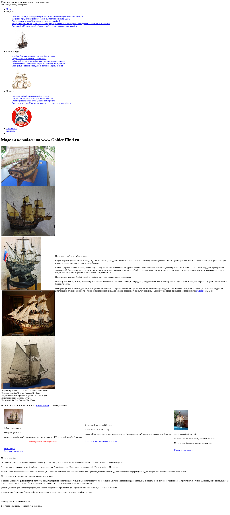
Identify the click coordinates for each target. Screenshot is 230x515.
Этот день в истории (37, 66)
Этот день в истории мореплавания (101, 441)
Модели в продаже (41, 19)
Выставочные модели (36, 21)
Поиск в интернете (41, 103)
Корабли (33, 56)
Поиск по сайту (30, 96)
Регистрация (9, 448)
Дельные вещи (38, 63)
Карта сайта (11, 128)
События (38, 61)
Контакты (10, 131)
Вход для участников (13, 451)
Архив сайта (44, 26)
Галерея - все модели (47, 16)
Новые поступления (183, 450)
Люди (29, 58)
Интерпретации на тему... (61, 23)
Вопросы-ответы (33, 98)
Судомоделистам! (33, 101)
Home (9, 9)
